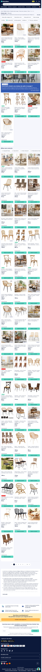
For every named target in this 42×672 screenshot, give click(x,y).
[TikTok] (12, 651)
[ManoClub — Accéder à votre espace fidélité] (33, 1)
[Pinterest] (7, 651)
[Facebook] (4, 651)
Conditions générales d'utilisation (11, 670)
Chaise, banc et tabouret (23, 11)
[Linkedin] (2, 651)
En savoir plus (31, 634)
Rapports (29, 670)
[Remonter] (37, 663)
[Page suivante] (29, 564)
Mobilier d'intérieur (7, 11)
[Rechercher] (4, 4)
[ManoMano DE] (7, 663)
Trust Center (36, 668)
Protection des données (29, 668)
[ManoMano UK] (4, 663)
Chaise (29, 11)
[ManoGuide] (38, 669)
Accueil (2, 11)
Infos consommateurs (22, 670)
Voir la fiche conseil (34, 90)
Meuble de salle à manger (14, 11)
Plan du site (14, 668)
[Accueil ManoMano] (16, 1)
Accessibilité (34, 670)
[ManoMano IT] (2, 663)
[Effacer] (39, 4)
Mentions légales (20, 668)
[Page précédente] (12, 564)
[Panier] (39, 1)
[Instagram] (9, 651)
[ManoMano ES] (9, 663)
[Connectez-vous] (36, 1)
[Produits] (1, 4)
